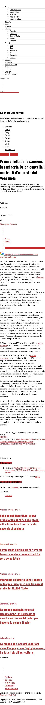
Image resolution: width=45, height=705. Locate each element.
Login (37, 476)
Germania (13, 34)
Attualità (8, 62)
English (8, 72)
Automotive (14, 12)
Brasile (12, 53)
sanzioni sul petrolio (19, 444)
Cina (11, 48)
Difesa (7, 24)
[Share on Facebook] (25, 228)
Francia (13, 31)
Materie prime (15, 19)
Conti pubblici (15, 10)
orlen (37, 439)
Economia (9, 7)
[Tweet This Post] (25, 230)
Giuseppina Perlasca (8, 224)
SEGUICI (3, 437)
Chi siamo (8, 679)
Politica (8, 26)
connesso (15, 487)
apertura (19, 439)
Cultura (8, 69)
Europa (8, 29)
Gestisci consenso (11, 688)
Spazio (8, 60)
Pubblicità (8, 677)
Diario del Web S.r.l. (8, 695)
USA (11, 46)
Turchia (12, 57)
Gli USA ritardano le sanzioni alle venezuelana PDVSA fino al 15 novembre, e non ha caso (25, 470)
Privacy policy (10, 682)
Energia (8, 21)
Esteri (7, 43)
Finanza (13, 14)
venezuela (32, 444)
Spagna (13, 41)
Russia (12, 38)
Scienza (8, 67)
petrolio (7, 441)
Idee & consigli (11, 74)
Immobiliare (15, 17)
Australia (13, 50)
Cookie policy (9, 685)
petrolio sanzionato (19, 441)
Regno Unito (15, 36)
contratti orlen (29, 439)
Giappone (14, 55)
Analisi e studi (11, 65)
